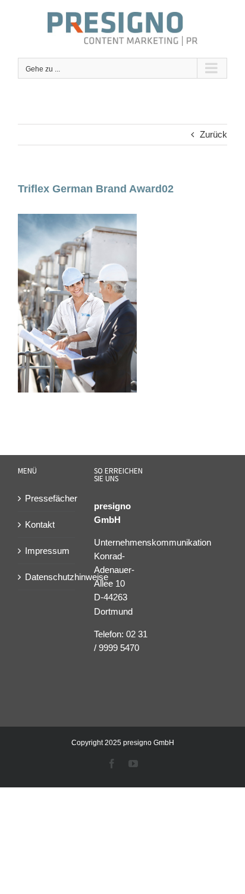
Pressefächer (47, 498)
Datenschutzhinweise (47, 577)
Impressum (47, 551)
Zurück (213, 134)
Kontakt (40, 524)
